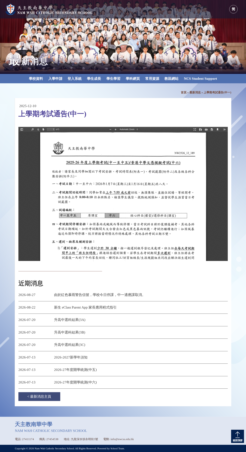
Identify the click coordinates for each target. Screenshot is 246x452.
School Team (117, 448)
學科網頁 (133, 79)
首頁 (184, 92)
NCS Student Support (200, 79)
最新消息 (195, 92)
